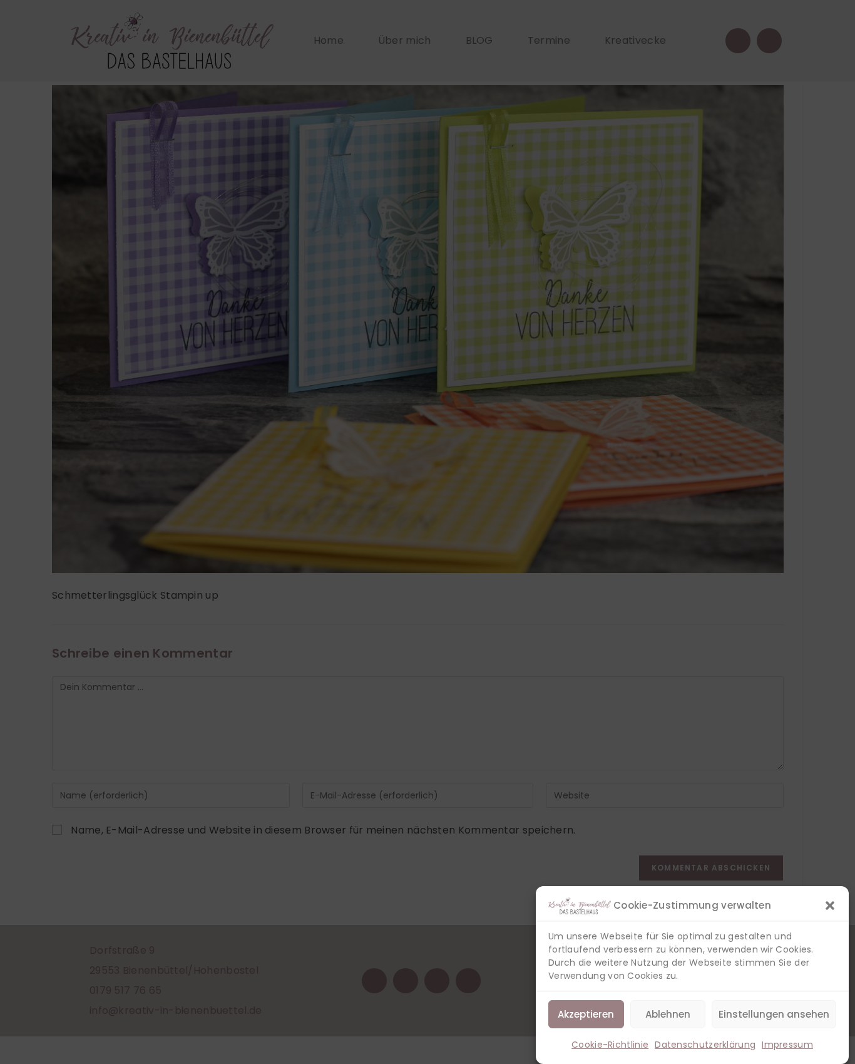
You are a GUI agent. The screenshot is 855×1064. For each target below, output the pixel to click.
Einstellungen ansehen (774, 1014)
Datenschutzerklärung (705, 1044)
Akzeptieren (586, 1014)
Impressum (787, 1044)
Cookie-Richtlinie (609, 1044)
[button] (830, 905)
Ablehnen (667, 1014)
